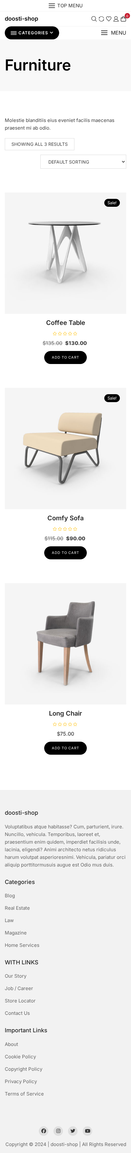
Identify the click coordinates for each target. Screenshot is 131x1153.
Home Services (22, 945)
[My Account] (116, 19)
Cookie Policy (20, 1057)
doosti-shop (21, 18)
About (11, 1044)
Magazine (16, 933)
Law (9, 920)
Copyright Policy (23, 1069)
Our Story (15, 976)
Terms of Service (24, 1094)
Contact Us (17, 1013)
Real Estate (17, 908)
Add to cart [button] (65, 357)
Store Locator (20, 1001)
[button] (113, 33)
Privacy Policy (21, 1081)
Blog (10, 896)
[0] (123, 19)
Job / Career (19, 988)
